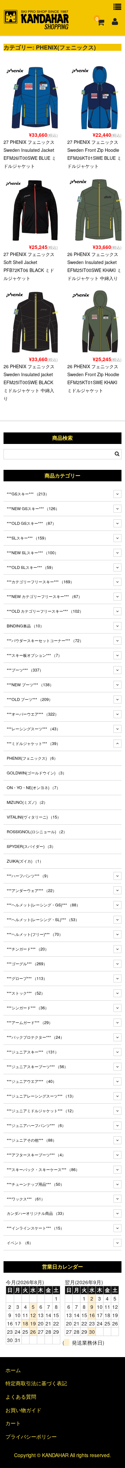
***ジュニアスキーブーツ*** (37, 1066)
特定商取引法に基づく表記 (36, 1382)
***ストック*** (26, 993)
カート (13, 1422)
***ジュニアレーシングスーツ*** (41, 1096)
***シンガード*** (28, 1008)
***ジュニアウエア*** (31, 1081)
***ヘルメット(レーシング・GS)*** (43, 905)
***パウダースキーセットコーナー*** (45, 640)
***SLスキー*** (27, 538)
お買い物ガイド (23, 1409)
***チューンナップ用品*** (35, 1184)
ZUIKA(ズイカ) (25, 861)
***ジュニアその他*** (31, 1140)
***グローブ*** (27, 978)
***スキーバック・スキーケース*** (43, 1169)
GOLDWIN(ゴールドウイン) (36, 773)
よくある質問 (20, 1396)
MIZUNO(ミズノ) (27, 802)
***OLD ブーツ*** (30, 699)
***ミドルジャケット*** (33, 743)
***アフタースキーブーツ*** (36, 1155)
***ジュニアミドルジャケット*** (41, 1111)
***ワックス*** (26, 1199)
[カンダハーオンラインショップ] (36, 26)
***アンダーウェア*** (31, 890)
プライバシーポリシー (31, 1436)
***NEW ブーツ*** (30, 684)
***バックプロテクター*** (35, 1037)
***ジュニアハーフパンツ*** (36, 1125)
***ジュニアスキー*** (33, 1052)
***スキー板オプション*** (34, 655)
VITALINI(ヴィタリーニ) (34, 817)
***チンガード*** (28, 949)
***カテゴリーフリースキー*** (40, 582)
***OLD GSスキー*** (31, 523)
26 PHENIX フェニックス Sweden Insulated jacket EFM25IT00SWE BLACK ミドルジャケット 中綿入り (29, 382)
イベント (20, 1243)
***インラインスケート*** (35, 1228)
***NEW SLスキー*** (32, 552)
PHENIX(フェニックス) (32, 758)
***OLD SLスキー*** (31, 567)
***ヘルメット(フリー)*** (35, 934)
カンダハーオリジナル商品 (36, 1213)
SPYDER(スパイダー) (31, 846)
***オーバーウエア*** (33, 714)
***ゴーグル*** (27, 964)
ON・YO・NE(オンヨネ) (33, 787)
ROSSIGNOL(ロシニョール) (37, 832)
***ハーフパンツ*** (28, 876)
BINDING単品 (25, 626)
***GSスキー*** (28, 494)
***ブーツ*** (25, 670)
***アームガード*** (30, 1022)
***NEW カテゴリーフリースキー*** (44, 596)
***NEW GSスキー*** (33, 508)
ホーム (13, 1369)
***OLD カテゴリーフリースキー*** (45, 611)
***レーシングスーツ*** (33, 729)
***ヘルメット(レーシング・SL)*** (43, 919)
